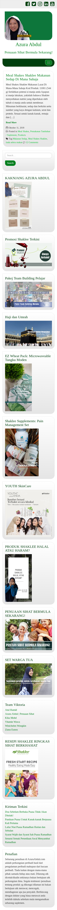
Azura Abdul (28, 44)
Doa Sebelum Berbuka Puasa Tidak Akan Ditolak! (26, 813)
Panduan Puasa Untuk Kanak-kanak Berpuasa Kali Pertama (28, 821)
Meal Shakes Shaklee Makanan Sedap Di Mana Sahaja (28, 77)
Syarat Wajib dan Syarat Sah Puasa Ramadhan (28, 834)
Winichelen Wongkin (15, 725)
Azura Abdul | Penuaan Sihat (19, 714)
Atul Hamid (11, 710)
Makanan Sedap (20, 139)
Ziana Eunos (11, 729)
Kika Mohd (11, 717)
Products (22, 135)
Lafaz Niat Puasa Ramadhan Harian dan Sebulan (25, 829)
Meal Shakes (23, 131)
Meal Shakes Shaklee (37, 139)
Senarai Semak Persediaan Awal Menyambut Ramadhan (27, 840)
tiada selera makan (14, 142)
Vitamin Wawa (12, 721)
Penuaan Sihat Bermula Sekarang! (29, 52)
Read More (11, 122)
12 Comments (31, 142)
